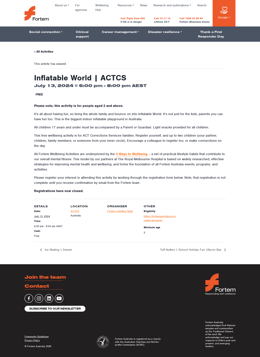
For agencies (81, 7)
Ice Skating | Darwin (58, 250)
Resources (125, 5)
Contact (37, 286)
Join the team (45, 277)
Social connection (44, 32)
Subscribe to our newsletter (55, 308)
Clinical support (82, 34)
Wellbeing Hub (101, 7)
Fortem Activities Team (120, 211)
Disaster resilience (164, 32)
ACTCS (75, 211)
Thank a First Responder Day (211, 34)
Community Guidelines (37, 336)
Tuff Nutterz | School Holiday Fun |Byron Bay (191, 250)
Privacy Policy (32, 340)
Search (202, 5)
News (143, 5)
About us (61, 5)
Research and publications (171, 5)
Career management (119, 32)
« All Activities (43, 52)
